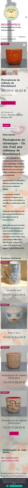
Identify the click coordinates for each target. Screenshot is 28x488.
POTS (10, 117)
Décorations (11, 115)
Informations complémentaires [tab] (10, 129)
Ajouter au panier (9, 103)
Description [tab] (6, 125)
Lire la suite (14, 433)
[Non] (26, 483)
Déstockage (19, 115)
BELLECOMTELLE (10, 24)
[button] (24, 44)
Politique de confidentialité (16, 485)
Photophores (4, 117)
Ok (7, 485)
